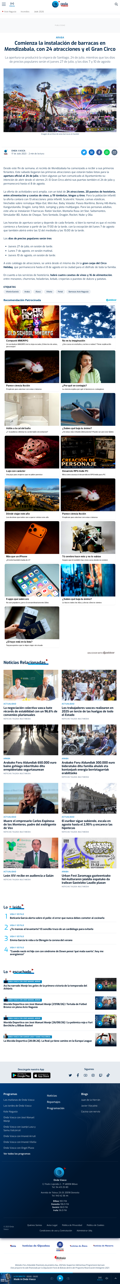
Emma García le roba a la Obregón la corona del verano (41, 940)
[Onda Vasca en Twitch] (100, 1075)
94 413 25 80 (62, 1187)
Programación (55, 1108)
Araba (7, 758)
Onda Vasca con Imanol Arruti (20, 1136)
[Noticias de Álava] (78, 1245)
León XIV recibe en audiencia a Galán (29, 876)
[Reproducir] (99, 986)
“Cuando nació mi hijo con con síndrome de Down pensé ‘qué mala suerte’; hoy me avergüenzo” (56, 953)
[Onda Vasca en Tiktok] (108, 1075)
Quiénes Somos (34, 1225)
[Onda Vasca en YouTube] (85, 1075)
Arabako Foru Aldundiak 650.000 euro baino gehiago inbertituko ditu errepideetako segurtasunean (30, 766)
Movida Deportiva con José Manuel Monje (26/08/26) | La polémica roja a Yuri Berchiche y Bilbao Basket (48, 1024)
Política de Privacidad (72, 1225)
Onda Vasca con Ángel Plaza (19, 1147)
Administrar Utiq (84, 1230)
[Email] (114, 152)
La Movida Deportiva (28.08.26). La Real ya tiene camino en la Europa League (48, 1041)
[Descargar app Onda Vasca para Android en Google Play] (21, 1075)
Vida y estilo (17, 914)
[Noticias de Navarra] (103, 1245)
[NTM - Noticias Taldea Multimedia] (60, 1246)
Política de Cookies (95, 1225)
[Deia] (13, 1245)
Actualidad (10, 704)
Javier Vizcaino (89, 1105)
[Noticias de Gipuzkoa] (36, 1245)
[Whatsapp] (107, 152)
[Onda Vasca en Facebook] (78, 1075)
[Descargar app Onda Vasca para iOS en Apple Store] (41, 1075)
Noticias (52, 1095)
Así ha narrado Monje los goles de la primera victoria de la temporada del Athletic (45, 987)
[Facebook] (99, 152)
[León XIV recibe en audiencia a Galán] (31, 853)
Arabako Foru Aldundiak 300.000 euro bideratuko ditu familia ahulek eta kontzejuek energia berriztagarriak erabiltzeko (88, 768)
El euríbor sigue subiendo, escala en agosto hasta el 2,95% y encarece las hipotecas (87, 824)
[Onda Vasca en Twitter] (70, 1075)
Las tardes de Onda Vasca (17, 1105)
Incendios (25, 12)
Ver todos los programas (17, 1153)
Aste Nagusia (10, 12)
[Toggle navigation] (4, 4)
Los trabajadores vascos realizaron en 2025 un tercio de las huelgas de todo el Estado (87, 711)
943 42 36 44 (62, 1195)
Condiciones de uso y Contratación (56, 1230)
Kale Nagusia (11, 1111)
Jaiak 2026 (39, 12)
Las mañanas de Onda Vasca (19, 1099)
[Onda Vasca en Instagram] (93, 1075)
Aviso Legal (52, 1225)
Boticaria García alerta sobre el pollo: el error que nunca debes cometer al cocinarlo (57, 918)
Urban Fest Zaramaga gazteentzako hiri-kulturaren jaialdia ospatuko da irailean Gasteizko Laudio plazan (86, 879)
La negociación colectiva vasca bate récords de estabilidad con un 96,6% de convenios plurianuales (30, 711)
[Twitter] (84, 152)
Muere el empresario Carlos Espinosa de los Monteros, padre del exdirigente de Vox (30, 824)
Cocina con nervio (90, 1111)
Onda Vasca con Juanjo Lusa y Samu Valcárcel (20, 1128)
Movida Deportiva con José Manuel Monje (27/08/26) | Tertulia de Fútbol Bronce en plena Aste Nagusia (45, 1006)
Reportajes (53, 1102)
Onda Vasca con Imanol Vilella (20, 1142)
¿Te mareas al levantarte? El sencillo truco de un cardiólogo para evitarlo (51, 929)
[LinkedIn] (92, 152)
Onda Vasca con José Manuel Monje (19, 1119)
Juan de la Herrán (90, 1099)
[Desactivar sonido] (106, 1278)
